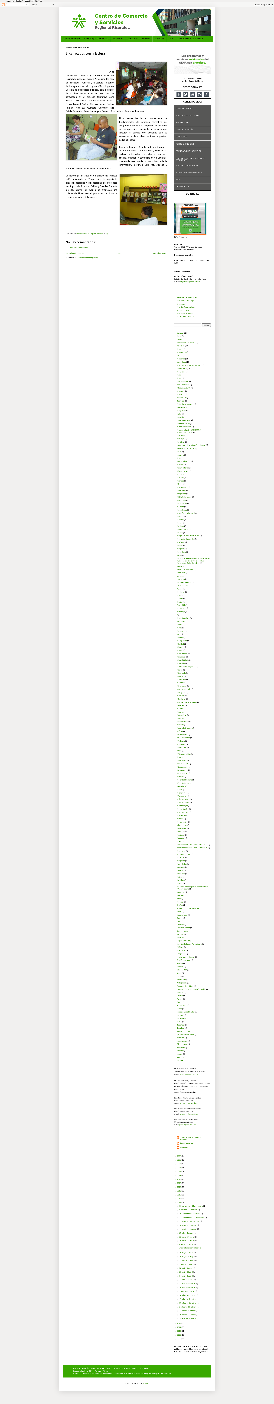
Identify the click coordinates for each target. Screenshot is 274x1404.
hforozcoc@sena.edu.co (189, 1113)
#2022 (179, 375)
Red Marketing (183, 310)
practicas (180, 1051)
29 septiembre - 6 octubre (190, 1214)
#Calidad (180, 644)
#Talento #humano (184, 780)
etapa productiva (183, 420)
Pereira (180, 589)
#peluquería (182, 398)
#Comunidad (182, 654)
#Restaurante (182, 770)
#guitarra (180, 835)
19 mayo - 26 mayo (186, 1257)
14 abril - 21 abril (186, 1276)
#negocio (180, 549)
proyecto (180, 1057)
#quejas (180, 871)
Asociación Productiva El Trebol (189, 908)
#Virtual (180, 517)
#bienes (180, 819)
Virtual (179, 999)
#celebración (182, 822)
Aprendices (181, 362)
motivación (181, 608)
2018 (179, 1183)
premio (179, 1054)
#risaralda (181, 346)
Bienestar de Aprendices (187, 298)
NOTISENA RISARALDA (185, 317)
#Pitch (179, 751)
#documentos (182, 825)
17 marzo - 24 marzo (187, 1284)
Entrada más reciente (75, 253)
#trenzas (180, 895)
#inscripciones (182, 382)
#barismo (180, 526)
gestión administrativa (186, 1035)
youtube (180, 1061)
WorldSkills (181, 605)
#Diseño (180, 676)
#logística (180, 542)
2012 (179, 1323)
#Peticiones (181, 748)
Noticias (180, 333)
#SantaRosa (181, 500)
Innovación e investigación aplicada (191, 445)
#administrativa (183, 799)
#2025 (179, 458)
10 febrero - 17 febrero (188, 1303)
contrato (180, 1015)
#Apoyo (179, 625)
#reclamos (181, 874)
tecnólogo (181, 612)
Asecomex (181, 304)
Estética (180, 947)
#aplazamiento (182, 812)
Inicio (119, 253)
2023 (179, 1168)
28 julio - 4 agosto (186, 1233)
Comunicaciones (183, 928)
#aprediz (180, 520)
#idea (179, 842)
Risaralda (180, 401)
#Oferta (180, 731)
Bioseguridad (182, 915)
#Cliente (180, 650)
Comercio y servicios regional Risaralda (191, 1139)
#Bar (178, 634)
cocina (179, 1009)
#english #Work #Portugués (188, 536)
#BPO (179, 628)
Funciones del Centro (185, 957)
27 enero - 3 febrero (187, 1311)
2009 (179, 1335)
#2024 (179, 378)
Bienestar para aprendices (96, 39)
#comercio (181, 359)
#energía (180, 832)
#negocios (181, 861)
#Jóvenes (180, 706)
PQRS (179, 976)
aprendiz (180, 455)
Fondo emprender (184, 583)
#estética (180, 442)
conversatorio (182, 1018)
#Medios (180, 725)
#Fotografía (181, 693)
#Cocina (180, 465)
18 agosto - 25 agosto (188, 1225)
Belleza (180, 912)
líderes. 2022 (182, 1044)
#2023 (179, 349)
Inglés (179, 414)
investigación (182, 1041)
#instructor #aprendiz (185, 539)
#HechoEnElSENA (183, 388)
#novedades (182, 864)
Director (180, 934)
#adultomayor (182, 806)
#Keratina (180, 709)
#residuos (181, 880)
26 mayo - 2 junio (186, 1253)
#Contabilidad (182, 660)
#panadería (181, 552)
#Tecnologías (182, 510)
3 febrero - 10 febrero (188, 1307)
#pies (179, 555)
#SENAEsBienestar (184, 497)
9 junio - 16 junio (186, 1245)
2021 (179, 1176)
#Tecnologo (181, 786)
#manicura (181, 851)
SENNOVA (159, 39)
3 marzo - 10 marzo (187, 1291)
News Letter (182, 970)
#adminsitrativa (183, 803)
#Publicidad (181, 761)
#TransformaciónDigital (186, 513)
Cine (178, 921)
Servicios (146, 39)
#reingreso (181, 877)
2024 (179, 1164)
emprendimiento (183, 1031)
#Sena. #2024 (182, 773)
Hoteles (180, 963)
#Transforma (181, 793)
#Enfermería (181, 683)
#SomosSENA (182, 369)
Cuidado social (182, 931)
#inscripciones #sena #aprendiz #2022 (192, 845)
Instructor (180, 417)
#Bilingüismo (182, 641)
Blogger (145, 1383)
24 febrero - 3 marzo (187, 1295)
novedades (181, 1048)
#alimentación (182, 809)
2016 (179, 1191)
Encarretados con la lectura (190, 1248)
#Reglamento (182, 767)
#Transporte (181, 796)
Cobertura (181, 579)
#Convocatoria (182, 468)
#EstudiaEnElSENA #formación (188, 365)
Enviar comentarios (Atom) (87, 258)
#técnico (180, 566)
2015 (179, 1195)
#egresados (181, 829)
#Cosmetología (182, 471)
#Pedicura (181, 741)
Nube (179, 973)
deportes (180, 1025)
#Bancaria (180, 631)
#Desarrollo (181, 673)
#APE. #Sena (181, 621)
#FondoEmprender (184, 689)
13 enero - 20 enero (187, 1319)
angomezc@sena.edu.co (190, 282)
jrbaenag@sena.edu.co (187, 1124)
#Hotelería (181, 699)
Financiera (181, 951)
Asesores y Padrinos (185, 314)
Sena (179, 596)
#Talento (180, 507)
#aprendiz (181, 391)
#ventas (180, 902)
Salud (179, 452)
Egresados (133, 39)
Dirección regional (71, 39)
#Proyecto (180, 757)
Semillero (180, 592)
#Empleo (180, 474)
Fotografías (181, 954)
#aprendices (182, 352)
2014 (179, 1199)
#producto (181, 867)
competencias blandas (186, 1012)
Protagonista (182, 983)
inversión (180, 1038)
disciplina (180, 1028)
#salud (179, 884)
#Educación (181, 680)
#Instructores (182, 487)
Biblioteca (180, 576)
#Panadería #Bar (183, 738)
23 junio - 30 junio (186, 1237)
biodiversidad (182, 1005)
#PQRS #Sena (182, 735)
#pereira (180, 340)
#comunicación (183, 530)
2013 (179, 1203)
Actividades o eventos (185, 343)
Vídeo (179, 1002)
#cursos (180, 533)
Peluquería (181, 980)
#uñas (179, 899)
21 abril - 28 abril (186, 1272)
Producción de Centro (185, 449)
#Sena (179, 336)
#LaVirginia (181, 439)
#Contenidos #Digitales (186, 667)
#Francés (180, 481)
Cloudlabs (181, 925)
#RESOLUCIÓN (182, 764)
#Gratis (179, 484)
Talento (180, 599)
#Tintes (180, 790)
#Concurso (181, 657)
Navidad (180, 967)
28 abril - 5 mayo (186, 1268)
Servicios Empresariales (186, 307)
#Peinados (181, 744)
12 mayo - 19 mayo (186, 1260)
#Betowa (180, 638)
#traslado (180, 892)
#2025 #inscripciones (185, 404)
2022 (178, 356)
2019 (179, 1179)
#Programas (181, 494)
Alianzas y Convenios (185, 570)
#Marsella (181, 719)
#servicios (180, 372)
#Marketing (181, 715)
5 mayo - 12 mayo (186, 1264)
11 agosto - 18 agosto (188, 1229)
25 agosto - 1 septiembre (189, 1221)
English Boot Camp (184, 941)
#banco (179, 523)
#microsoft (181, 858)
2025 (179, 1160)
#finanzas (180, 394)
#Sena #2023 (182, 504)
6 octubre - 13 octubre (188, 1210)
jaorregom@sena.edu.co (189, 1103)
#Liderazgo (181, 712)
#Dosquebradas (183, 385)
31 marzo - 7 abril (186, 1280)
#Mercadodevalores (185, 728)
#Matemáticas (182, 722)
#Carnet (180, 647)
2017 (179, 1187)
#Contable (181, 663)
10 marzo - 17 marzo (187, 1288)
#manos (180, 546)
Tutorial (180, 996)
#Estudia (180, 478)
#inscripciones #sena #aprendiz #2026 (192, 848)
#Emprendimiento (184, 427)
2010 (179, 1331)
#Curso (179, 670)
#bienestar (181, 407)
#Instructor (181, 436)
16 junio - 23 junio (186, 1241)
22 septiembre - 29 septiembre (192, 1218)
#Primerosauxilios (184, 754)
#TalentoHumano (183, 783)
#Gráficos (180, 696)
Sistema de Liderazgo (185, 301)
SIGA (171, 39)
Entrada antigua (159, 253)
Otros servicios (182, 586)
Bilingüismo (181, 411)
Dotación (180, 938)
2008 (179, 1339)
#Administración (183, 424)
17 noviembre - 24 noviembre (191, 1206)
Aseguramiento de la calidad (190, 39)
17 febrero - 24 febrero (188, 1299)
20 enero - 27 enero (187, 1315)
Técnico (180, 602)
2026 (179, 1156)
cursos (179, 1022)
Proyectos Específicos (185, 986)
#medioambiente (183, 854)
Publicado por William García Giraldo (191, 989)
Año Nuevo (181, 573)
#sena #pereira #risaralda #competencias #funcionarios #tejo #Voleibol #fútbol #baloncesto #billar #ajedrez (193, 561)
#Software (181, 777)
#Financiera (181, 686)
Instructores (118, 39)
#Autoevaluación (183, 461)
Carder (179, 918)
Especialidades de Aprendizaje (189, 944)
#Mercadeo (181, 491)
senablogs (184, 1147)
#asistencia (181, 816)
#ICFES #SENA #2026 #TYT (187, 702)
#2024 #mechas (183, 618)
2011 (179, 1327)
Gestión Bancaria (183, 960)
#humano (180, 838)
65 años (180, 905)
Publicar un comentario (79, 248)
